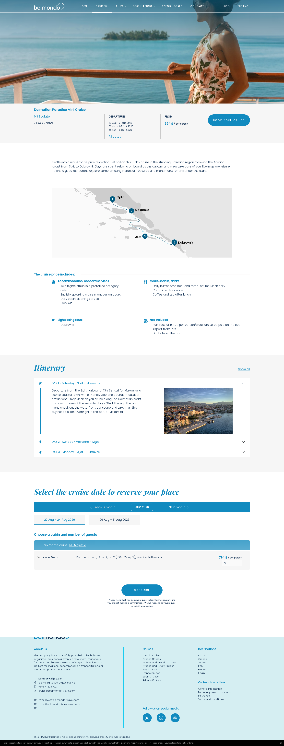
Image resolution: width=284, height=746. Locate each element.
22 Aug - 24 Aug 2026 (59, 520)
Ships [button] (120, 6)
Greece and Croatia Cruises (159, 662)
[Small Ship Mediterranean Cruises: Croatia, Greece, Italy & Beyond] (49, 6)
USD (225, 6)
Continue (142, 590)
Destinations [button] (143, 6)
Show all (244, 369)
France (202, 669)
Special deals (172, 6)
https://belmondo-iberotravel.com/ (59, 704)
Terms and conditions (211, 699)
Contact (197, 6)
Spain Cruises (151, 676)
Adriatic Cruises (152, 680)
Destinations (207, 649)
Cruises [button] (101, 6)
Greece (202, 659)
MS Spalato (42, 116)
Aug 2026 (142, 507)
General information (210, 688)
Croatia (202, 655)
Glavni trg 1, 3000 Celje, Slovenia (56, 682)
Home (84, 6)
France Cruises (151, 673)
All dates (115, 137)
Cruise (147, 649)
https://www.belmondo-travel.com (58, 700)
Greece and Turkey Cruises (158, 666)
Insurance (204, 695)
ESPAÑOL (244, 6)
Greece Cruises (152, 659)
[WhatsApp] (161, 717)
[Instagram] (147, 717)
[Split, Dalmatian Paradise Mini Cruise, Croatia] (198, 411)
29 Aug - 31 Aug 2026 (115, 520)
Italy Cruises (150, 669)
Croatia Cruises (152, 655)
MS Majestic (77, 545)
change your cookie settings (170, 743)
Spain (201, 673)
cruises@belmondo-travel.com (56, 690)
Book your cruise (229, 120)
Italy (200, 666)
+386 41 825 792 (47, 686)
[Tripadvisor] (175, 717)
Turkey (202, 662)
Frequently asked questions (214, 692)
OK (281, 743)
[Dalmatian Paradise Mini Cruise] (142, 223)
